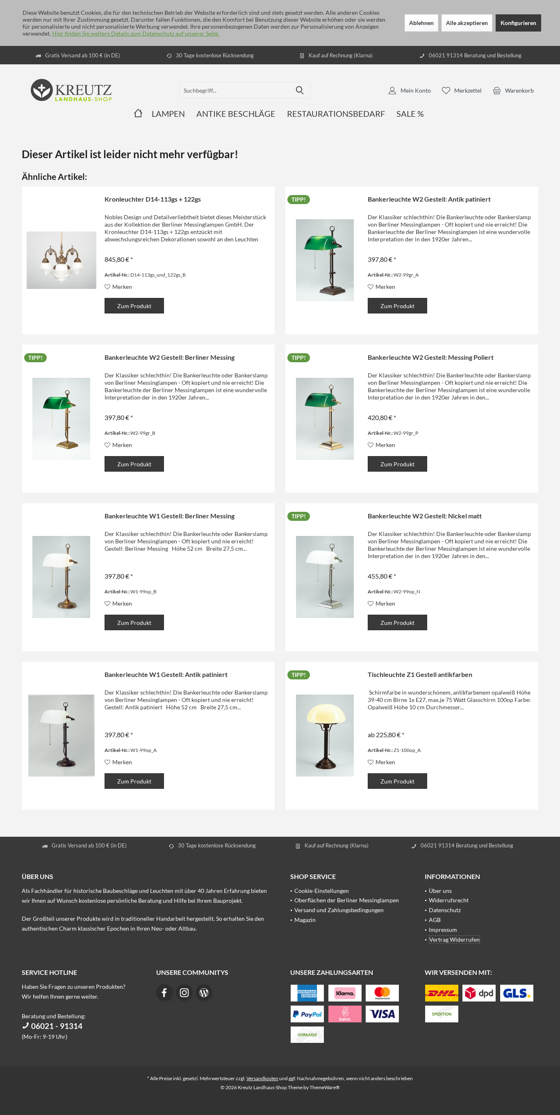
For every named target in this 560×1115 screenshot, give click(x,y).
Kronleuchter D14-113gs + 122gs (153, 199)
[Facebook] (164, 992)
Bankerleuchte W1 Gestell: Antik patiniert (166, 674)
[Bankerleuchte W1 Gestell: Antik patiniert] (61, 735)
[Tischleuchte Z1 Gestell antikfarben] (325, 735)
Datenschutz (445, 909)
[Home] (138, 113)
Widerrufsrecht (449, 900)
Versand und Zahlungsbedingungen (339, 909)
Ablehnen (421, 22)
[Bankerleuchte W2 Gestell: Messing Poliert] (325, 418)
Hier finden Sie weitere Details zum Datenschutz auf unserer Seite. (135, 33)
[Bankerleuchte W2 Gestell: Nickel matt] (325, 577)
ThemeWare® (325, 1087)
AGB (435, 919)
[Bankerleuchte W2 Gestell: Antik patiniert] (325, 260)
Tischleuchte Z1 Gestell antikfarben (420, 674)
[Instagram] (184, 992)
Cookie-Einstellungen (321, 890)
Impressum (443, 929)
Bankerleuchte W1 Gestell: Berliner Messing (169, 516)
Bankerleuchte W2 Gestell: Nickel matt (425, 516)
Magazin (305, 919)
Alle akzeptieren (467, 22)
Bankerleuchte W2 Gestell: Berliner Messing (169, 357)
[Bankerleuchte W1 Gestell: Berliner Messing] (61, 577)
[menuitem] (513, 90)
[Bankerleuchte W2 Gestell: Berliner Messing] (61, 418)
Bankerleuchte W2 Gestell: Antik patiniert (429, 199)
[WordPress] (204, 992)
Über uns (440, 890)
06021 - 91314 (56, 1026)
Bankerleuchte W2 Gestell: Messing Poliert (431, 357)
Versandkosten (262, 1078)
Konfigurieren (518, 22)
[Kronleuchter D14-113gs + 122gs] (61, 260)
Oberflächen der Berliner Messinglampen (346, 900)
